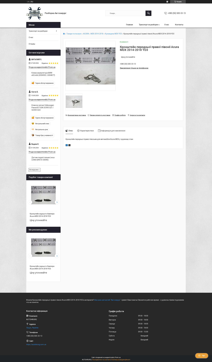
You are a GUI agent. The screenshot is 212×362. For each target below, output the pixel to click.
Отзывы (32, 44)
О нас (166, 25)
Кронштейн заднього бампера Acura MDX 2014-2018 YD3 (42, 215)
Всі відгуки (33, 170)
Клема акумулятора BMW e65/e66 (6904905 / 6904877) (43, 74)
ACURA (86, 34)
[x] (69, 146)
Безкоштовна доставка (77, 115)
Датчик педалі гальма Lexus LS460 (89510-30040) (43, 158)
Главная (129, 25)
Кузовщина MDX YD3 (113, 34)
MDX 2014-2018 (97, 34)
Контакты (179, 25)
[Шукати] (148, 13)
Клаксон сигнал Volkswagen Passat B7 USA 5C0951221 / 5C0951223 (43, 107)
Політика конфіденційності (120, 360)
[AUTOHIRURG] (34, 13)
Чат (203, 356)
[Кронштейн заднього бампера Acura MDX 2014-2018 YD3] (43, 195)
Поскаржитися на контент (101, 360)
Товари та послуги (73, 34)
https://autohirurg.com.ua (36, 344)
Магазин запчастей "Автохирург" (107, 300)
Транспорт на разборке (148, 25)
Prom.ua (118, 357)
